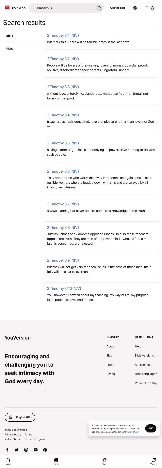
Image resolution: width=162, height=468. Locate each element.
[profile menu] (149, 8)
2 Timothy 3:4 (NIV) (63, 115)
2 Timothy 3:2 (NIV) (63, 58)
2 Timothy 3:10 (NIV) (64, 288)
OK (151, 428)
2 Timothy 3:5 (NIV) (63, 143)
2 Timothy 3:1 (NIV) (63, 35)
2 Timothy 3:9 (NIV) (63, 260)
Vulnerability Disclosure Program (25, 439)
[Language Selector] (135, 8)
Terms (28, 434)
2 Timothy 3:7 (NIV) (63, 204)
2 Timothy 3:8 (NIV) (63, 227)
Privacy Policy (13, 434)
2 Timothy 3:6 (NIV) (63, 171)
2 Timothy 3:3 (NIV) (63, 86)
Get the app (117, 7)
